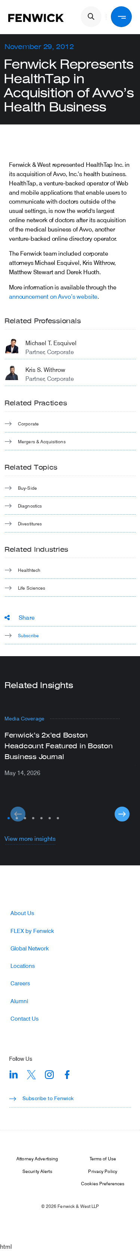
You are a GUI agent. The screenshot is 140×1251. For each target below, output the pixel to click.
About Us (22, 913)
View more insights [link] (30, 838)
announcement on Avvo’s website (53, 296)
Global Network (29, 948)
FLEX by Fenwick (32, 930)
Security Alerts (37, 1171)
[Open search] (91, 16)
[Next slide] (122, 814)
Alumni (19, 1001)
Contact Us (24, 1018)
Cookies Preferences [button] (102, 1183)
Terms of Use (103, 1158)
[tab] (8, 818)
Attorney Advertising (37, 1158)
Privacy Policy (102, 1171)
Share (27, 617)
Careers (20, 983)
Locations (22, 965)
